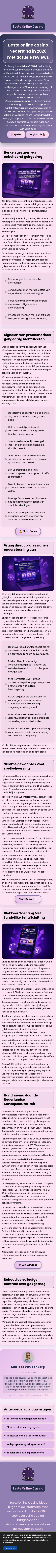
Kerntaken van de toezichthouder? (27, 1435)
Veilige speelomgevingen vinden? (26, 1444)
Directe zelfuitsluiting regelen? (24, 1427)
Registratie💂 (37, 134)
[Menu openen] (28, 1495)
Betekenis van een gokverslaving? (26, 1418)
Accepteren (10, 1548)
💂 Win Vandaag (28, 1264)
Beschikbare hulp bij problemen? (25, 1452)
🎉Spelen (16, 134)
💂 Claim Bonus (28, 531)
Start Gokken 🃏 (28, 899)
